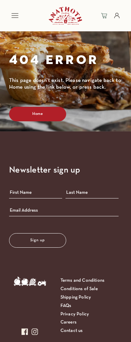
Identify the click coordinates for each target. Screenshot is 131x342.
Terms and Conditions (82, 280)
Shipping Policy (75, 297)
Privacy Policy (74, 314)
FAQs (66, 306)
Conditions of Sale (79, 289)
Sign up (37, 240)
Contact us (71, 331)
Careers (68, 322)
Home (37, 114)
